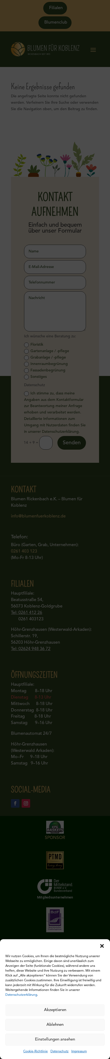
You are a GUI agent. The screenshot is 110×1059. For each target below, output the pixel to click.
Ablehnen (55, 1025)
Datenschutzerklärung (21, 995)
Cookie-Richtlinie (35, 1051)
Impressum (79, 1051)
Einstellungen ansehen (55, 1040)
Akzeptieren (55, 1010)
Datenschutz (59, 1051)
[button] (102, 946)
